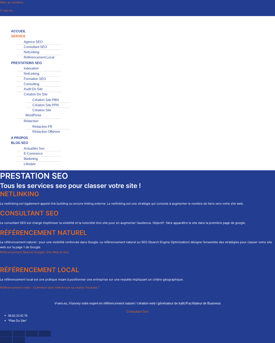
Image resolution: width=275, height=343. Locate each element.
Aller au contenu (11, 2)
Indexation (31, 68)
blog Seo (19, 143)
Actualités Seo (34, 148)
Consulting (31, 84)
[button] (109, 23)
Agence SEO (33, 42)
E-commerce (33, 153)
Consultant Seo (137, 311)
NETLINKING (19, 194)
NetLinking (31, 52)
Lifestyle (30, 164)
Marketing (31, 158)
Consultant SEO (35, 47)
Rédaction (31, 121)
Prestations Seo (26, 63)
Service (18, 36)
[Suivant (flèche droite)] (19, 340)
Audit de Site (33, 89)
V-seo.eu (6, 10)
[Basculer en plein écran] (19, 334)
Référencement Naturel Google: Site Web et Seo (34, 252)
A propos (19, 138)
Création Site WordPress (38, 112)
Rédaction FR (42, 126)
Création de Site (36, 94)
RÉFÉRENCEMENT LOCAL (39, 270)
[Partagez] (32, 334)
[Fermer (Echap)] (45, 334)
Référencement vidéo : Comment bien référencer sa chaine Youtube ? (50, 287)
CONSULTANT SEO (29, 213)
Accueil (18, 31)
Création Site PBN (45, 100)
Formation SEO (35, 79)
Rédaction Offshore (46, 131)
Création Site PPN (45, 105)
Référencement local (39, 57)
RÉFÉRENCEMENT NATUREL (43, 233)
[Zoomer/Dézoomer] (6, 334)
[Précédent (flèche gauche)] (6, 340)
